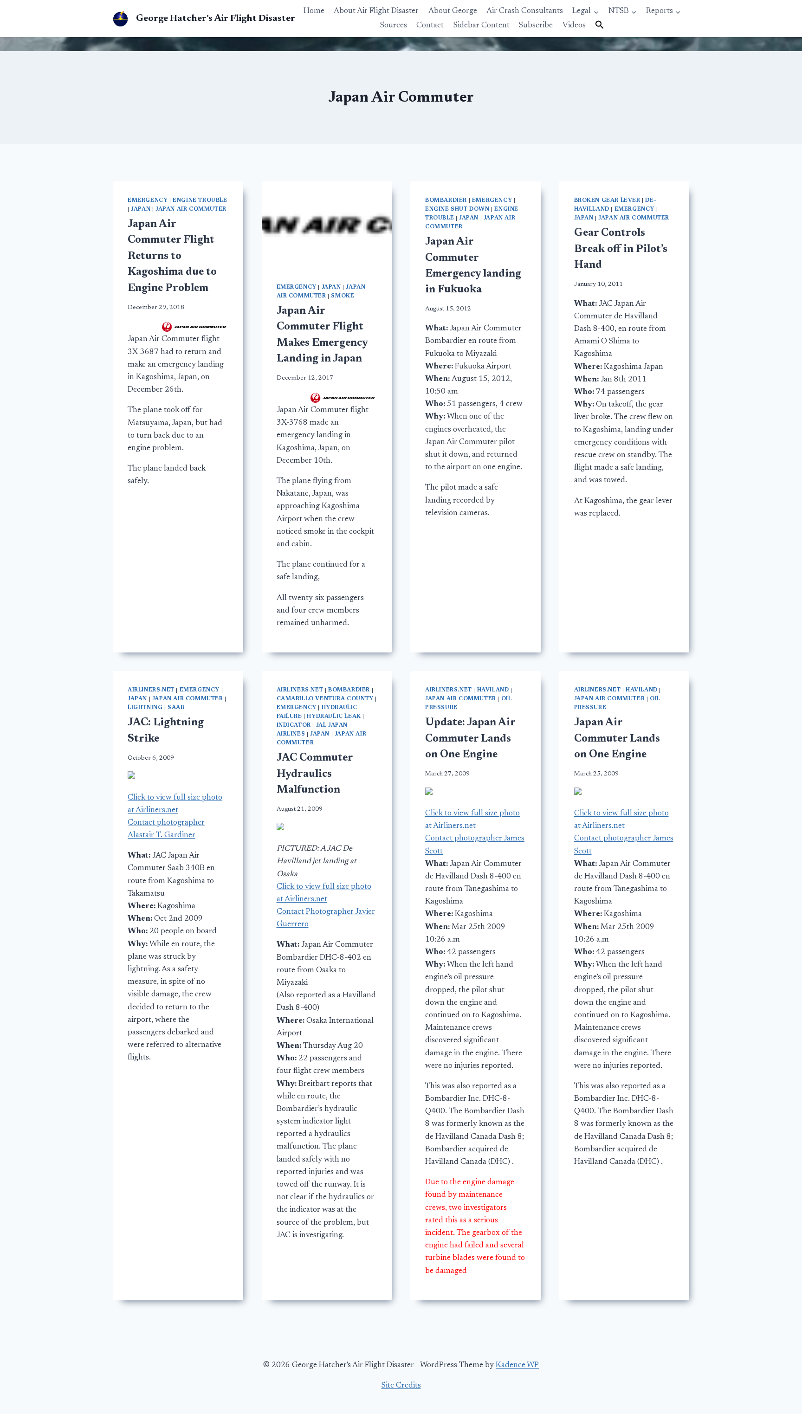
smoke (342, 296)
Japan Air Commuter (190, 209)
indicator (294, 725)
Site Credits (401, 1386)
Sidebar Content (481, 26)
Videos (574, 26)
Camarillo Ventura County (325, 699)
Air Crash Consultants (524, 11)
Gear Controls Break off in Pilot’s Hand (620, 249)
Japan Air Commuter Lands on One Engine (617, 738)
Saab (176, 707)
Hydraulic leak (334, 716)
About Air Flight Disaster (376, 11)
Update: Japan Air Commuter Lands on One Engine (470, 738)
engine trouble (200, 200)
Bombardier (446, 200)
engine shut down (457, 209)
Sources (393, 26)
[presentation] (327, 224)
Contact (430, 26)
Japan (140, 209)
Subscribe (536, 26)
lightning (145, 707)
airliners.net (151, 690)
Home (314, 11)
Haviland (493, 690)
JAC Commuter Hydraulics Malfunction (315, 774)
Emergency (148, 200)
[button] (599, 25)
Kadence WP (517, 1365)
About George (452, 11)
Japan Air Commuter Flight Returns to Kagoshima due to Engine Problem (172, 256)
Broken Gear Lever (607, 200)
